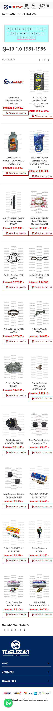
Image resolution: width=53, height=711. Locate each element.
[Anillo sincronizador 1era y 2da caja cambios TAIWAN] (39, 202)
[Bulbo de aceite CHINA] (39, 532)
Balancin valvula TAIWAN (39, 330)
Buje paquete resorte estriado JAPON (39, 441)
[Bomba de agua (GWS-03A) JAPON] (13, 424)
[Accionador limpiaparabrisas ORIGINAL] (13, 82)
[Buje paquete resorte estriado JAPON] (39, 424)
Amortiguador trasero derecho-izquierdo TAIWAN (13, 221)
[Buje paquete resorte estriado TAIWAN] (13, 478)
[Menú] (48, 5)
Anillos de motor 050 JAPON (13, 276)
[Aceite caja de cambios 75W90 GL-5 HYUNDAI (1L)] (13, 142)
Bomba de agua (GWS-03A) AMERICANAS (39, 386)
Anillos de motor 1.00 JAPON (39, 276)
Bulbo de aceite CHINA (39, 549)
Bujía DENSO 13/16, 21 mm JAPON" (39, 495)
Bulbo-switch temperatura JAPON (39, 603)
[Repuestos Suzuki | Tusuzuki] (13, 5)
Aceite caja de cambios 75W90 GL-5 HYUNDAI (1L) (13, 161)
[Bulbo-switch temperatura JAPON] (39, 586)
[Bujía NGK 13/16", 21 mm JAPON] (13, 532)
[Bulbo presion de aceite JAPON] (13, 586)
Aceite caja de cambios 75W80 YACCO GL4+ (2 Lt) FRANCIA (39, 102)
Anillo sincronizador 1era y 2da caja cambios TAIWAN (39, 221)
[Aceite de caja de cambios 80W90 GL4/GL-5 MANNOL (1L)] (39, 142)
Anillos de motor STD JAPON (14, 330)
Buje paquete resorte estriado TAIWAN (13, 495)
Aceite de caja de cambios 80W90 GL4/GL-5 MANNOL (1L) (39, 162)
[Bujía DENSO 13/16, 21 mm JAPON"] (39, 478)
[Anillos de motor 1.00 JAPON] (39, 259)
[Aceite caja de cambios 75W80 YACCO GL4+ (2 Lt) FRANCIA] (39, 82)
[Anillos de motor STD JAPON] (13, 313)
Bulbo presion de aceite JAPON (14, 603)
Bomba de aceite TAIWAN (14, 384)
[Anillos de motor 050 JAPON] (13, 259)
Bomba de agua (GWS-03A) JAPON (14, 441)
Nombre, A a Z (8, 59)
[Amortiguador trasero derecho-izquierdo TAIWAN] (13, 202)
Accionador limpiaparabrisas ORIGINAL (14, 100)
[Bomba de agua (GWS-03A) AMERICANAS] (39, 367)
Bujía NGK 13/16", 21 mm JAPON (14, 549)
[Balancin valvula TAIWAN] (39, 313)
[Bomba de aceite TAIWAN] (13, 367)
